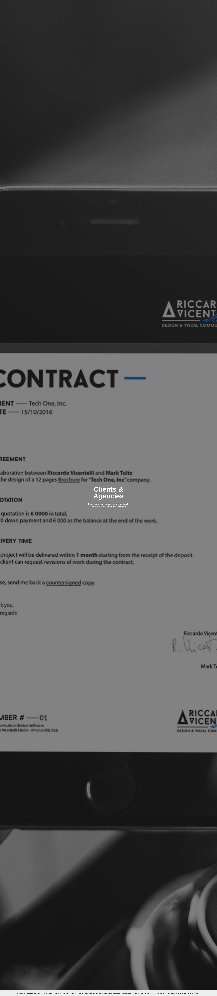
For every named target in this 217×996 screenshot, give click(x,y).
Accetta (190, 993)
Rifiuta (196, 993)
